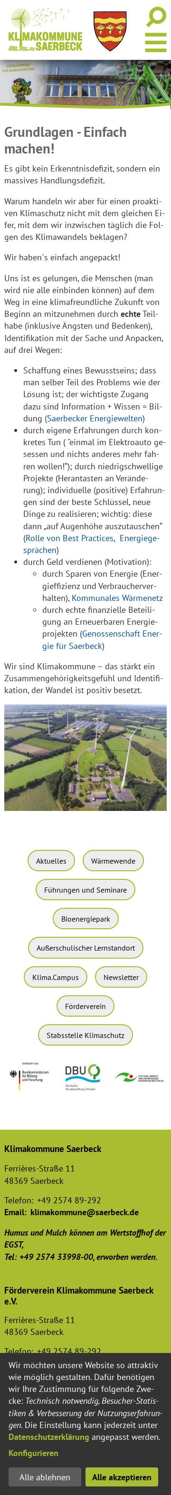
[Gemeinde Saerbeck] (110, 31)
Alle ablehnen (44, 1477)
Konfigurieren (33, 1452)
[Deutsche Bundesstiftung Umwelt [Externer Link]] (85, 1092)
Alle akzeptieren (122, 1477)
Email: (15, 1212)
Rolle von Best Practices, (70, 538)
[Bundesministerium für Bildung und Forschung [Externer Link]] (31, 1093)
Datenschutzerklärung (49, 1436)
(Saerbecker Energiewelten (93, 418)
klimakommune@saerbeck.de (84, 1212)
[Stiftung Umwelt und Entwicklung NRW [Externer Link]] (140, 1083)
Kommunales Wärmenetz (117, 597)
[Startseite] (45, 29)
